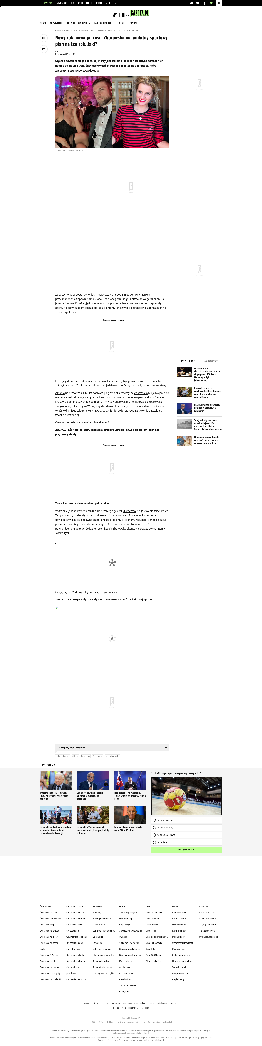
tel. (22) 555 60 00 (207, 925)
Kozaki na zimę (179, 912)
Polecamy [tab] (48, 765)
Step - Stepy (124, 925)
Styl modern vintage (181, 955)
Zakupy (143, 1003)
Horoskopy (115, 1003)
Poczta (116, 1008)
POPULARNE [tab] (188, 361)
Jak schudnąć (102, 23)
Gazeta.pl (174, 1003)
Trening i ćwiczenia (78, 23)
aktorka (75, 756)
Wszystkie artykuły (130, 1008)
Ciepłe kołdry (178, 979)
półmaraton (98, 756)
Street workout (100, 925)
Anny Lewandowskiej (115, 401)
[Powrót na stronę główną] (219, 3)
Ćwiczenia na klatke (75, 912)
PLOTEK (89, 3)
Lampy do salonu (180, 973)
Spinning (97, 912)
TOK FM (104, 1003)
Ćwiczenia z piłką (74, 925)
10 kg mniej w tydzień (129, 943)
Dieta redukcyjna (153, 961)
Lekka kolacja (152, 925)
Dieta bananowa (153, 918)
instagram (85, 756)
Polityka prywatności (125, 1022)
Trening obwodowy (102, 918)
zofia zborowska (112, 756)
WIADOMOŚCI (62, 3)
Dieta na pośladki (154, 912)
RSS (93, 1022)
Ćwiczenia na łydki (75, 955)
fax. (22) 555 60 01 (208, 931)
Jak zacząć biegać (128, 912)
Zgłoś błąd (167, 1022)
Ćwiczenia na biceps (49, 967)
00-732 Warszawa (207, 918)
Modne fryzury (179, 925)
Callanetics (98, 937)
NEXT (73, 3)
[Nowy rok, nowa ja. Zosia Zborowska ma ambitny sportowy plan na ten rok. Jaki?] (112, 112)
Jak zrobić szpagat (102, 949)
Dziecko (95, 1003)
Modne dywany (179, 949)
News (43, 23)
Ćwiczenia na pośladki (50, 979)
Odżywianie (56, 23)
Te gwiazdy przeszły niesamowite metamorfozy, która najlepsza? (112, 599)
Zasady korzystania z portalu (148, 1022)
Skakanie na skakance (129, 949)
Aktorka (60, 393)
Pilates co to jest (127, 918)
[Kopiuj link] (44, 38)
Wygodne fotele (179, 967)
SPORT (80, 3)
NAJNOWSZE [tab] (211, 361)
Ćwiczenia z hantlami (76, 906)
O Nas (101, 1022)
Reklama (110, 1022)
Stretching (97, 943)
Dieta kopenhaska (154, 943)
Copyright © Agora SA (131, 1018)
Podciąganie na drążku (103, 973)
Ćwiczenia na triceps (49, 961)
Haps (151, 1003)
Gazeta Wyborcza (130, 1003)
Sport (133, 23)
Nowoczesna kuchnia (182, 961)
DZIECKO (99, 3)
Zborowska (141, 393)
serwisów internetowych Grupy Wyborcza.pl (74, 1038)
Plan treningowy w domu (104, 955)
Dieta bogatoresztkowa (157, 937)
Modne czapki (178, 937)
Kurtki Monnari (179, 931)
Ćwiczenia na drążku (76, 979)
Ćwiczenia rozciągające (51, 973)
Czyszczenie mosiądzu (182, 943)
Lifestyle (120, 23)
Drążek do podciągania (130, 955)
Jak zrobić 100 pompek (104, 931)
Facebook (144, 1008)
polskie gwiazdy (62, 756)
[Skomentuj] (44, 49)
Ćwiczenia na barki (48, 912)
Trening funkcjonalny (102, 967)
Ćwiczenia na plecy (49, 937)
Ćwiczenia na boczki (75, 961)
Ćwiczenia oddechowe (50, 918)
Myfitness (59, 30)
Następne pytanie (187, 849)
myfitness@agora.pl (208, 937)
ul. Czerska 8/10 (206, 912)
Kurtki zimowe (179, 918)
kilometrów (129, 511)
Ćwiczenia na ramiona (76, 918)
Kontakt (203, 906)
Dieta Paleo (151, 931)
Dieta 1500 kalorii (154, 955)
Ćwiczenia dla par (48, 925)
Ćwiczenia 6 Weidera (49, 955)
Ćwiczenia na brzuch (49, 931)
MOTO (108, 3)
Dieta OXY (150, 949)
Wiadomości (162, 1003)
